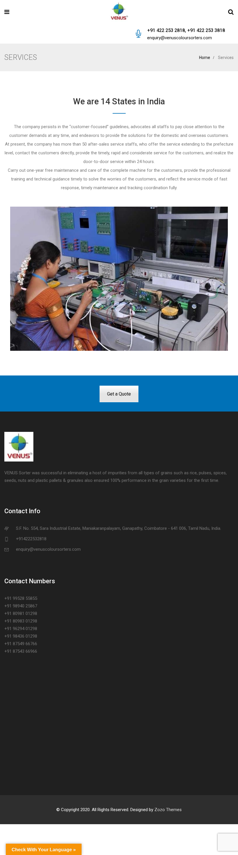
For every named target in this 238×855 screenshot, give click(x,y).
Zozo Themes (168, 809)
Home (204, 57)
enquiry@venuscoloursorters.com (179, 37)
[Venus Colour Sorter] (119, 12)
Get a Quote (119, 394)
